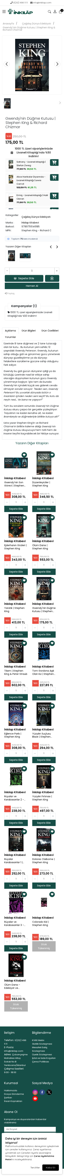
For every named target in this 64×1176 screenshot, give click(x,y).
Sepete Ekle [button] (26, 278)
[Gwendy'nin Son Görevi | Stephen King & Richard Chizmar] (16, 463)
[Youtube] (35, 1098)
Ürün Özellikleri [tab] (50, 330)
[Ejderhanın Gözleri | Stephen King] (16, 525)
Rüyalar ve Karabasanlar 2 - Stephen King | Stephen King (14, 798)
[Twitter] (49, 1092)
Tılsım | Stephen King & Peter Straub (15, 672)
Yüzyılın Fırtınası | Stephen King (42, 798)
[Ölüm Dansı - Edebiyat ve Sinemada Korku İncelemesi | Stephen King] (16, 965)
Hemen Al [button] (32, 286)
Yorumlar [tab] (10, 337)
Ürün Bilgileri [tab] (29, 330)
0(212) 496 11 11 (20, 2)
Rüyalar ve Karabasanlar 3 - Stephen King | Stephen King (14, 923)
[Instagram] (35, 1092)
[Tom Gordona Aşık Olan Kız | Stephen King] (44, 651)
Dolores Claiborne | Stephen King (43, 861)
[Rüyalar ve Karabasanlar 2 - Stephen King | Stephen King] (16, 777)
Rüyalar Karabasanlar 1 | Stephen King (13, 861)
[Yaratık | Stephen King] (16, 588)
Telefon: (9, 1040)
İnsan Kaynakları (13, 1101)
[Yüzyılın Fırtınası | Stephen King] (44, 777)
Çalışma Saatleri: (14, 1068)
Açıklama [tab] (10, 330)
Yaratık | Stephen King (14, 609)
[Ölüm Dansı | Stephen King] (44, 525)
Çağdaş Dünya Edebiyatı (36, 23)
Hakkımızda (10, 1090)
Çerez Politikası (40, 1061)
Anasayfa (8, 23)
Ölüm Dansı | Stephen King (40, 547)
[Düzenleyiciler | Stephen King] (44, 463)
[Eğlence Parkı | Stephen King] (16, 714)
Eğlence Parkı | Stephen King (12, 735)
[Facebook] (42, 1092)
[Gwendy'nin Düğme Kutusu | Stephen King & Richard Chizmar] (44, 588)
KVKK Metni (38, 1040)
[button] (4, 11)
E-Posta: (9, 1047)
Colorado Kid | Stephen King (40, 923)
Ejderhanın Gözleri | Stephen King (15, 547)
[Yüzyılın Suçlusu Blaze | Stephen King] (44, 714)
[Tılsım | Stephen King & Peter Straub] (16, 651)
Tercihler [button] (35, 1167)
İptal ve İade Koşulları (44, 1058)
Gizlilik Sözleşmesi (42, 1043)
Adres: (7, 1054)
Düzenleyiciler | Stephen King (41, 484)
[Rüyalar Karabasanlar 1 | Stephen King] (16, 839)
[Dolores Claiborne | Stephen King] (44, 839)
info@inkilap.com (42, 2)
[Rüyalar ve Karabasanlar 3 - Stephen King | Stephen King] (16, 902)
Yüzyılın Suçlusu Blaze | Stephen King (41, 735)
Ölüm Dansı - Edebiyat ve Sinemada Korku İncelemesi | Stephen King (14, 986)
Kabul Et (50, 1167)
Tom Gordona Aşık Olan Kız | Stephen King (43, 672)
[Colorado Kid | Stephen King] (44, 902)
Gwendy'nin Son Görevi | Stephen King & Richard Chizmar (14, 484)
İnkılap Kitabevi (30, 222)
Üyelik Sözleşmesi (42, 1054)
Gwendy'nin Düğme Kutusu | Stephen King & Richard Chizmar (29, 28)
